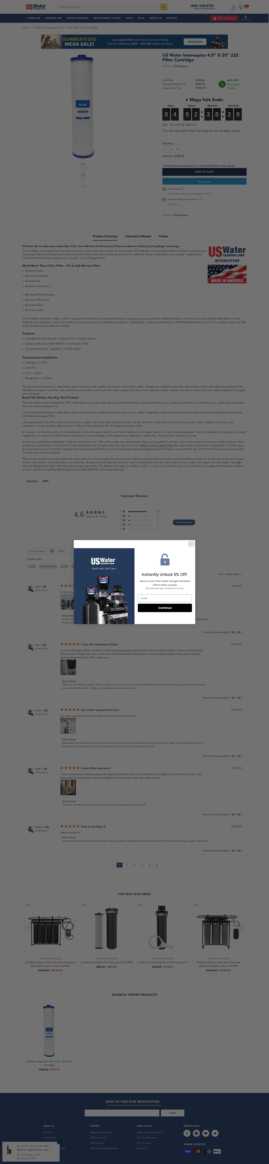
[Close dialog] (191, 544)
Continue (165, 608)
